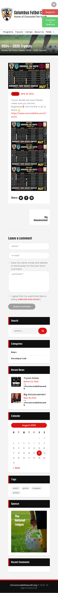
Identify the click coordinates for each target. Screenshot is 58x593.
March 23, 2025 (31, 381)
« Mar (17, 468)
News (21, 50)
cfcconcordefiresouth (35, 387)
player (16, 492)
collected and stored (28, 299)
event (15, 488)
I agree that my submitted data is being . (28, 298)
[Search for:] (29, 330)
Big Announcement (35, 394)
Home (4, 50)
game (25, 488)
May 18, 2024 (30, 397)
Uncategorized (18, 358)
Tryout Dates (31, 378)
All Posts (13, 50)
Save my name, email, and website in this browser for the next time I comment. (29, 266)
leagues (36, 488)
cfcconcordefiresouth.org (23, 585)
